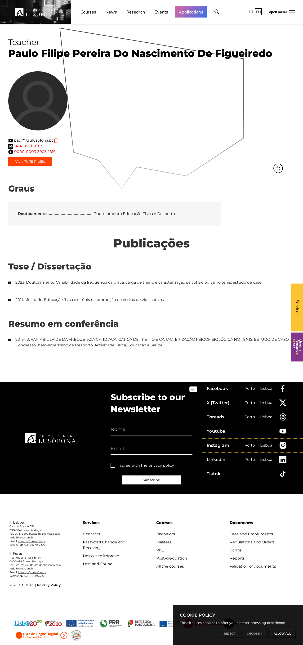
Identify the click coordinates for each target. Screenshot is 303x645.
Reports (237, 558)
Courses (88, 12)
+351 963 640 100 (34, 544)
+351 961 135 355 (34, 576)
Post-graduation (171, 558)
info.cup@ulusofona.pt (32, 572)
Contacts (91, 534)
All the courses (170, 566)
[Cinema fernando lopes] (297, 347)
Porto (250, 388)
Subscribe (151, 480)
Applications (191, 12)
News (111, 12)
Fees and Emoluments (251, 534)
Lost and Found (98, 564)
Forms (236, 550)
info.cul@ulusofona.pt (31, 541)
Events (161, 12)
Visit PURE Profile (30, 161)
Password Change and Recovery (104, 545)
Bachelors (165, 534)
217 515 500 (21, 533)
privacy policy (161, 465)
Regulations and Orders (252, 542)
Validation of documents (253, 566)
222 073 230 (22, 565)
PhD (160, 550)
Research (135, 12)
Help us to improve (101, 556)
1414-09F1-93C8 (28, 146)
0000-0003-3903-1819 (35, 151)
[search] (217, 12)
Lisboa (266, 388)
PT (251, 11)
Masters (163, 542)
